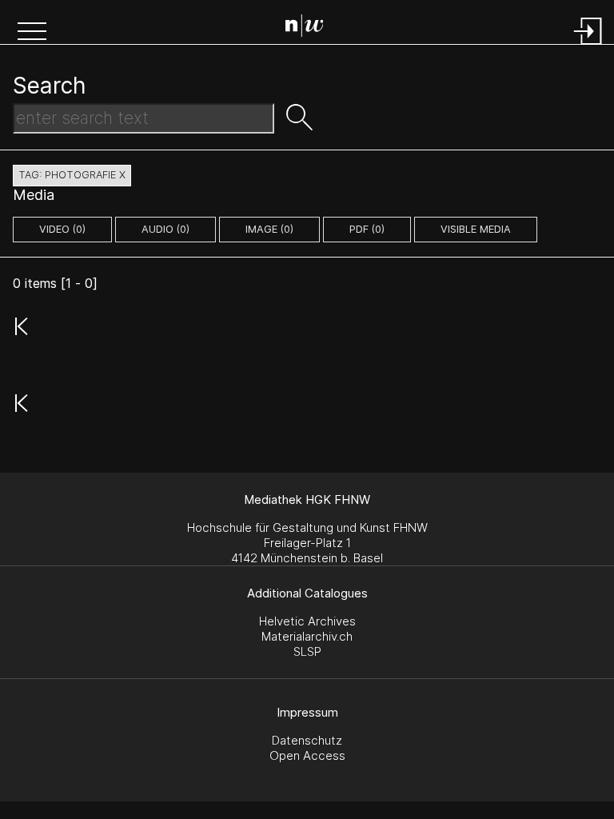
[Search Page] (310, 28)
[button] (32, 33)
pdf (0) (367, 229)
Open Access (307, 755)
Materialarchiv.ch (307, 636)
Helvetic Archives (307, 621)
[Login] (588, 46)
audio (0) (165, 229)
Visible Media (476, 229)
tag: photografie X (72, 175)
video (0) (62, 229)
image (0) (269, 229)
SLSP (307, 651)
